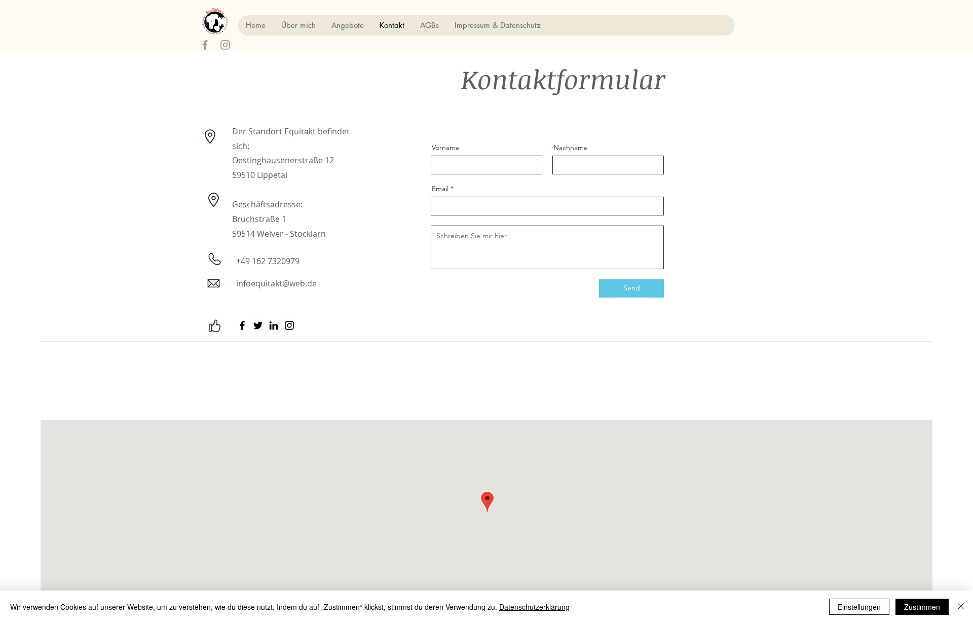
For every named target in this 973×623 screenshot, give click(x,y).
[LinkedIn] (274, 325)
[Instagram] (289, 325)
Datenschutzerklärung (534, 607)
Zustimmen (922, 607)
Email (440, 188)
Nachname (570, 147)
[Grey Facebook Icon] (205, 45)
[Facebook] (242, 325)
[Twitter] (258, 325)
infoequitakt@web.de (276, 283)
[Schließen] (961, 607)
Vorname (446, 147)
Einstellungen (859, 607)
